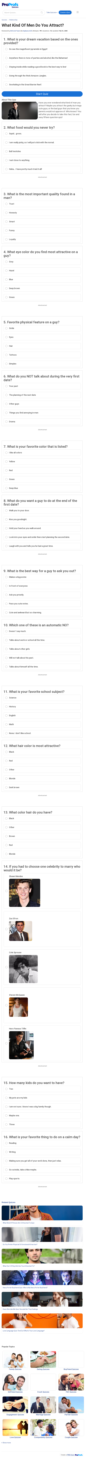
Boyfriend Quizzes (71, 1369)
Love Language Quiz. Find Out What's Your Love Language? (24, 1331)
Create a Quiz (65, 12)
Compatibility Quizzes (43, 1437)
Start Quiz (42, 94)
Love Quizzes (15, 1437)
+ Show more (6, 1443)
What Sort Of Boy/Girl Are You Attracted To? (19, 1266)
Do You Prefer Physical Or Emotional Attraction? (20, 1244)
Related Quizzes (8, 1202)
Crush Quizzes (43, 1392)
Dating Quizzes (43, 1369)
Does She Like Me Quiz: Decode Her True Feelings (20, 1309)
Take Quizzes (51, 12)
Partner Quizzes (71, 1415)
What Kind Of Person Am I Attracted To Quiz (18, 1223)
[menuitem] (52, 13)
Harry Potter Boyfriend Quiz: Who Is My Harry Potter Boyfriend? (25, 1288)
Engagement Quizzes (15, 1415)
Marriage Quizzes (43, 1415)
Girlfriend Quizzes (15, 1392)
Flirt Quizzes (71, 1392)
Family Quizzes (15, 1369)
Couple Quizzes (71, 1437)
